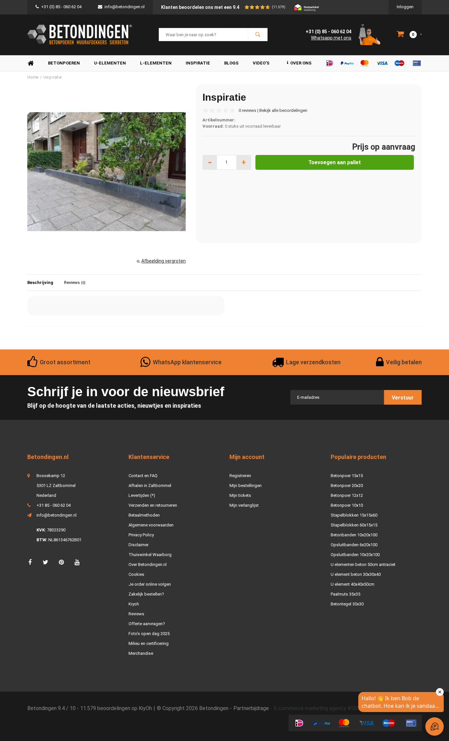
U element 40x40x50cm (352, 584)
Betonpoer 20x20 (347, 485)
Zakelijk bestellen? (146, 594)
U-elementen (110, 63)
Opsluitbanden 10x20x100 (355, 554)
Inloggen (405, 6)
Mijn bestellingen (245, 485)
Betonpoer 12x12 (347, 495)
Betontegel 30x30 (347, 603)
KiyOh (145, 708)
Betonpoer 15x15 (347, 475)
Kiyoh (134, 603)
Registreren (240, 475)
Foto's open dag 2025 (149, 633)
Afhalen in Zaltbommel (150, 485)
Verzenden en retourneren (153, 505)
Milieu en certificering (149, 643)
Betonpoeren (64, 63)
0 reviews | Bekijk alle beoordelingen (273, 110)
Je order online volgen (150, 584)
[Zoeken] (258, 34)
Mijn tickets (240, 495)
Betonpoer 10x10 (347, 505)
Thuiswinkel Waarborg (150, 554)
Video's (261, 63)
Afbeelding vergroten (163, 261)
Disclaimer (139, 544)
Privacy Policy (141, 534)
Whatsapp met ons (331, 38)
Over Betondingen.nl (148, 564)
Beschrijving (40, 282)
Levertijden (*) (142, 495)
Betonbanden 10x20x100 (354, 534)
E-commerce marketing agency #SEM (318, 708)
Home (30, 63)
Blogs (231, 63)
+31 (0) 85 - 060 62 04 (61, 6)
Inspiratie (198, 63)
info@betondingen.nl (125, 6)
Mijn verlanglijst (244, 505)
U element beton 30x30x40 (356, 574)
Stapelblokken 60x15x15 (354, 525)
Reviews (74, 282)
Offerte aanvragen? (147, 623)
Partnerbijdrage (251, 708)
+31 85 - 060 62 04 (53, 505)
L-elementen (156, 63)
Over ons (301, 63)
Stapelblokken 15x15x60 (354, 515)
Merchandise (141, 653)
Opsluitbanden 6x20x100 (354, 544)
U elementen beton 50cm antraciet (363, 564)
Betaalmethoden (144, 515)
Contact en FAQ (143, 475)
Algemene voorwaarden (151, 525)
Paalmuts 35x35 (345, 594)
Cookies (136, 574)
